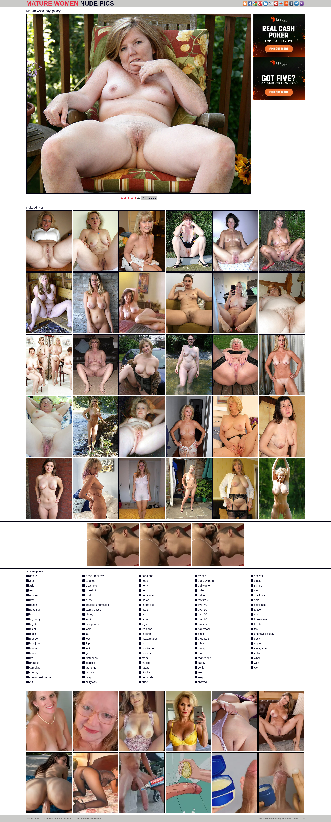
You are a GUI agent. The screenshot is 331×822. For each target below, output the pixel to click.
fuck (88, 648)
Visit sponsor (149, 198)
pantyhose (204, 629)
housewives (148, 595)
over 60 (202, 614)
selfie (200, 667)
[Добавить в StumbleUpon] (286, 3)
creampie (91, 585)
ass (31, 590)
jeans (144, 609)
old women (204, 585)
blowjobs (34, 643)
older (200, 590)
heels (144, 580)
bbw (31, 600)
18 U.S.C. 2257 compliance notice (82, 818)
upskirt (257, 638)
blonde (33, 638)
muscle (146, 662)
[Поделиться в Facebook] (250, 3)
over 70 (202, 619)
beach (33, 604)
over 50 (202, 609)
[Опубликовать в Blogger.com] (245, 3)
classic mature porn (41, 677)
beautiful (34, 609)
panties (202, 624)
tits (255, 629)
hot (143, 590)
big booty (35, 619)
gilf (87, 653)
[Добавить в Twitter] (296, 3)
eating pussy (93, 609)
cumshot (90, 590)
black (32, 633)
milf (143, 643)
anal (32, 580)
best (31, 614)
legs (144, 624)
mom (144, 657)
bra (31, 657)
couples (90, 580)
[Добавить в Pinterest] (276, 3)
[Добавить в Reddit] (281, 3)
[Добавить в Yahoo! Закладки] (302, 3)
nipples (146, 672)
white (257, 657)
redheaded (204, 657)
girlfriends (91, 657)
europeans (92, 624)
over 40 (202, 604)
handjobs (147, 575)
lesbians (146, 629)
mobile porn (148, 648)
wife (256, 662)
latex (144, 614)
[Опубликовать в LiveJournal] (271, 3)
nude (144, 682)
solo (256, 600)
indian (145, 600)
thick (256, 614)
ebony (89, 614)
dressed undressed (97, 604)
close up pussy (94, 575)
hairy (88, 677)
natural (145, 667)
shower (258, 575)
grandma (90, 667)
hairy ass (91, 682)
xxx (255, 667)
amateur (34, 575)
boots (32, 653)
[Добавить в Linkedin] (265, 3)
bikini (32, 629)
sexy (200, 677)
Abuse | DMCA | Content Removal (44, 818)
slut (255, 590)
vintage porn (261, 648)
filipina (89, 643)
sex (199, 672)
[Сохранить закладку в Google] (255, 3)
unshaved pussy (263, 633)
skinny (257, 585)
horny (145, 585)
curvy (88, 600)
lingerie (146, 633)
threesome (260, 619)
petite (201, 633)
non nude (147, 677)
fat (86, 633)
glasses (90, 662)
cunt (88, 595)
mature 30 (203, 600)
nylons (201, 575)
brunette (34, 662)
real (200, 653)
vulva (257, 653)
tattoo (257, 609)
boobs (33, 648)
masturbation (149, 638)
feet (87, 638)
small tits (259, 595)
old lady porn (205, 580)
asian (32, 585)
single (257, 580)
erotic (88, 619)
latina (144, 619)
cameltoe (35, 667)
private (201, 643)
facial (88, 629)
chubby (33, 672)
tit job (257, 624)
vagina (257, 643)
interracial (147, 604)
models (146, 653)
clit (31, 682)
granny (89, 672)
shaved (202, 682)
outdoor (202, 595)
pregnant (203, 638)
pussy (201, 648)
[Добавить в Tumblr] (291, 3)
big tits (33, 624)
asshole (34, 595)
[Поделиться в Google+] (260, 3)
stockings (259, 604)
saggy (201, 662)
